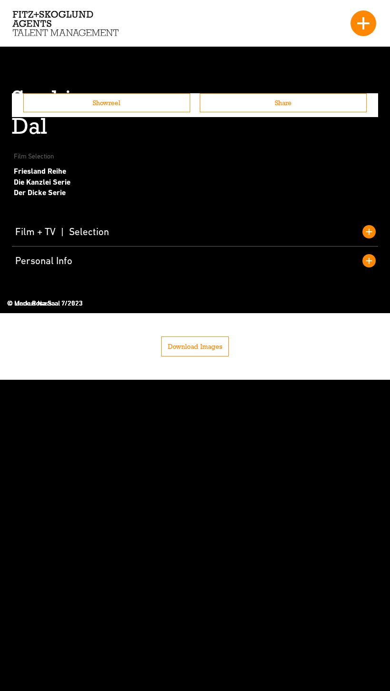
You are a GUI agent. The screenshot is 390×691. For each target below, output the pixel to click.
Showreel (106, 103)
